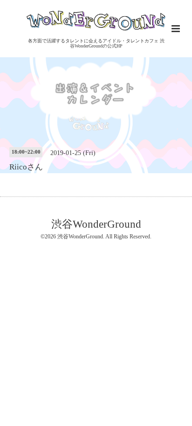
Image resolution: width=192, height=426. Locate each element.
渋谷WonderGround (96, 224)
